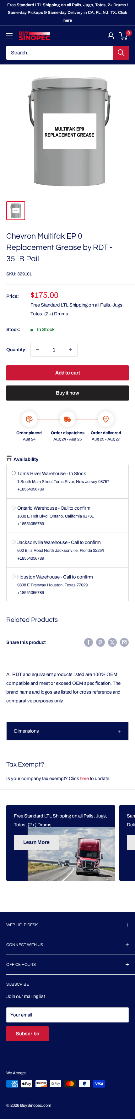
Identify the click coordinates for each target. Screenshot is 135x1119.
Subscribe (27, 1033)
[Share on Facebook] (88, 642)
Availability (26, 459)
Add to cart (67, 372)
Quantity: (16, 349)
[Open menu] (9, 35)
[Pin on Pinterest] (100, 642)
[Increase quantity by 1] (70, 349)
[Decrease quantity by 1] (37, 349)
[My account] (111, 35)
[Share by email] (124, 642)
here (84, 778)
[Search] (121, 53)
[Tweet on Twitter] (112, 642)
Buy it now (67, 393)
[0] (123, 36)
